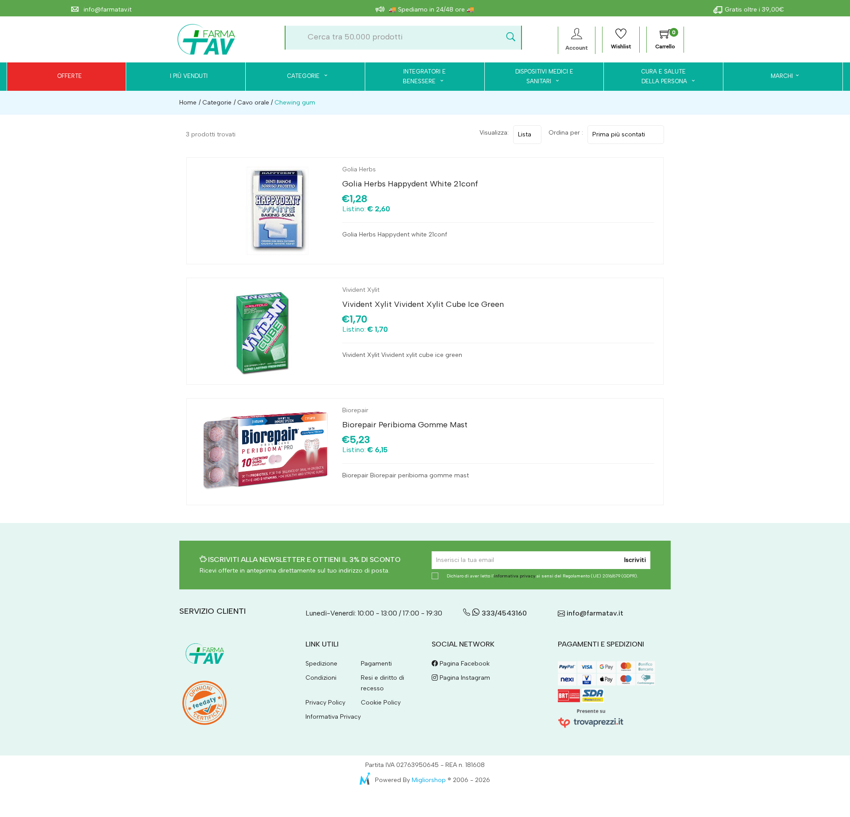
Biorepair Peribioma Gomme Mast (405, 425)
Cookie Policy (381, 702)
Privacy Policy (325, 702)
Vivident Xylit (360, 290)
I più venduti (189, 76)
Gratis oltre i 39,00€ (754, 9)
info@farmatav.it (106, 9)
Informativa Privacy (333, 716)
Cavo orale (253, 102)
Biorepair (355, 410)
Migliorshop (429, 780)
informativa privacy (514, 576)
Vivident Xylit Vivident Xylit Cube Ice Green (423, 304)
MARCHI (782, 76)
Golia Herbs (359, 169)
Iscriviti (635, 560)
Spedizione (321, 663)
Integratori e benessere (424, 76)
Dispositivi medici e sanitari (544, 76)
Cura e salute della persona (659, 76)
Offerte (69, 76)
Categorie (304, 76)
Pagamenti (376, 663)
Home (188, 102)
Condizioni (320, 677)
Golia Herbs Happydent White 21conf (410, 184)
